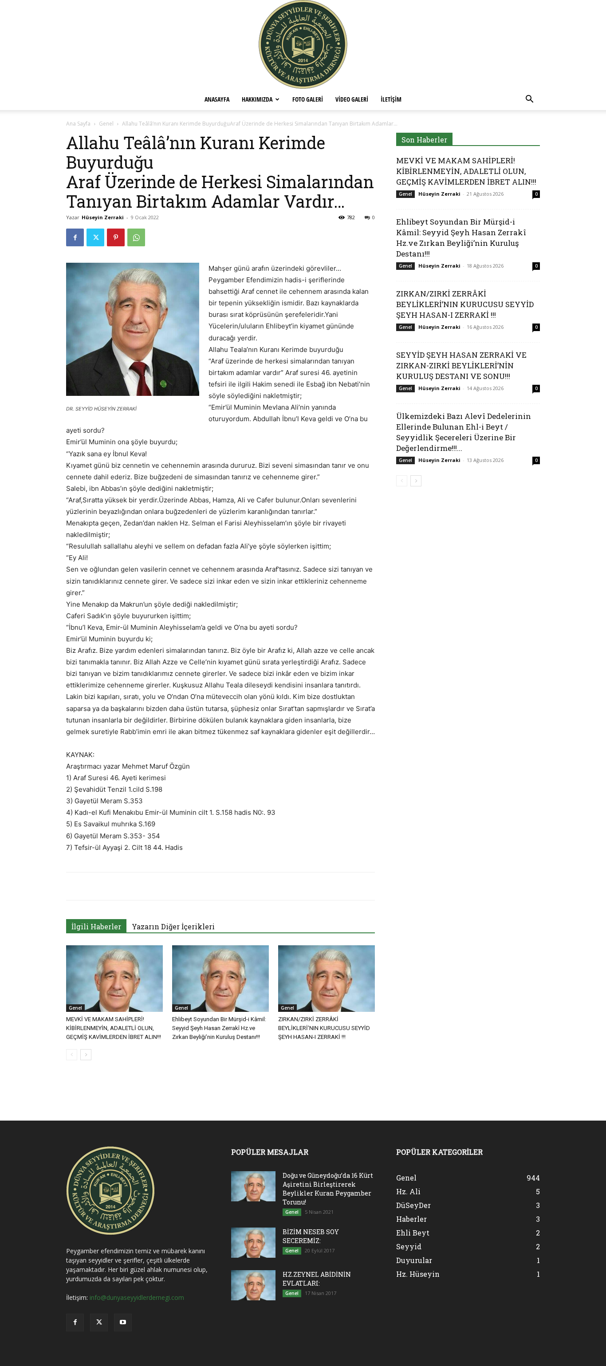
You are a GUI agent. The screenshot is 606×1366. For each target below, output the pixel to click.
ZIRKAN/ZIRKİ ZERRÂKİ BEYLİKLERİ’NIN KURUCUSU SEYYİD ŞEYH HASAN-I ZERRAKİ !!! (324, 1028)
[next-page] (85, 1054)
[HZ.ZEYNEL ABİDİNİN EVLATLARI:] (253, 1285)
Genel (106, 123)
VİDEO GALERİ (351, 99)
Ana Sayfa (78, 123)
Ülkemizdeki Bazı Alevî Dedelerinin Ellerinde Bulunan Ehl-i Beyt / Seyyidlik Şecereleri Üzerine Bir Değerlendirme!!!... (463, 432)
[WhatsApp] (136, 237)
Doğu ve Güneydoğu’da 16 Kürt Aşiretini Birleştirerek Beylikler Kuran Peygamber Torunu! (328, 1188)
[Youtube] (123, 1322)
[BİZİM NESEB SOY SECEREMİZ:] (253, 1243)
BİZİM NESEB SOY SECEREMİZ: (311, 1236)
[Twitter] (95, 237)
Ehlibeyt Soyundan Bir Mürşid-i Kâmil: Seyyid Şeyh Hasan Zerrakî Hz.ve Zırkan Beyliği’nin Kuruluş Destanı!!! (219, 1028)
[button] (529, 100)
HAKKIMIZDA (257, 99)
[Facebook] (75, 237)
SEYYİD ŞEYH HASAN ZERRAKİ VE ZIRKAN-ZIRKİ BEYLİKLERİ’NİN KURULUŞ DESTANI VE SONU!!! (461, 365)
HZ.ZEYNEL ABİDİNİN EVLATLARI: (317, 1278)
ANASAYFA (217, 99)
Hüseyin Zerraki (103, 217)
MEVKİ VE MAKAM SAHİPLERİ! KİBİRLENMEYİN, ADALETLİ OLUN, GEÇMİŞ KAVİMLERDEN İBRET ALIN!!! (113, 1028)
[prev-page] (71, 1054)
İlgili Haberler (96, 926)
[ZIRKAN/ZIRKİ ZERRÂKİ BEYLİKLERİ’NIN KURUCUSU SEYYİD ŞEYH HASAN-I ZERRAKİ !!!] (326, 978)
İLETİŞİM (391, 99)
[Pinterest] (116, 237)
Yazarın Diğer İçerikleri (173, 926)
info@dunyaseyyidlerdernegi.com (137, 1297)
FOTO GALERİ (307, 99)
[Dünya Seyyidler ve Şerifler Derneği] (303, 44)
